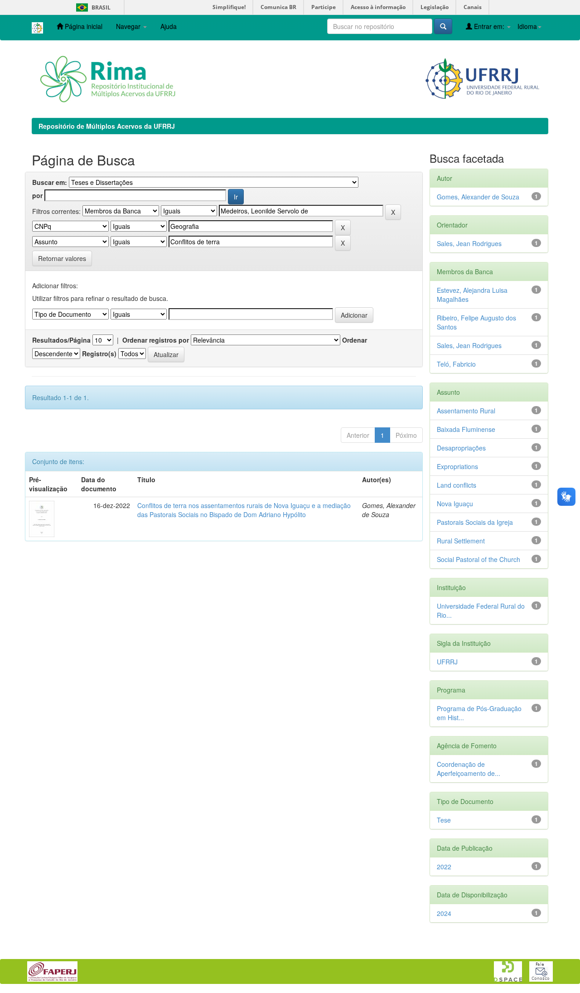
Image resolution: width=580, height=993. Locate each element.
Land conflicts (456, 484)
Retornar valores (62, 258)
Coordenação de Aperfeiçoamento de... (468, 769)
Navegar (129, 26)
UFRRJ (447, 661)
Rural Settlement (461, 540)
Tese (444, 819)
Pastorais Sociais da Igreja (475, 522)
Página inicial (82, 26)
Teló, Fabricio (456, 363)
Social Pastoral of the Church (478, 559)
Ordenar (354, 339)
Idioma (527, 26)
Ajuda (168, 26)
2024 (444, 913)
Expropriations (457, 466)
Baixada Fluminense (466, 429)
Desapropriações (461, 447)
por (37, 195)
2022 (444, 866)
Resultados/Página (61, 339)
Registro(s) (99, 353)
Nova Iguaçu (455, 503)
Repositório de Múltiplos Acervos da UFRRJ (107, 126)
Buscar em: (49, 182)
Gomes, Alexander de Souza (478, 196)
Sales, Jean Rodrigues (469, 243)
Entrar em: (489, 26)
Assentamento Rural (466, 410)
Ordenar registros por (155, 339)
